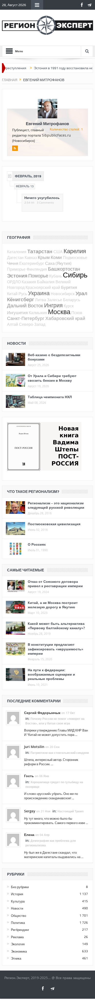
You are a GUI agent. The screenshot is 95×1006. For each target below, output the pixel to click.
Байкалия (46, 281)
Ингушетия (17, 312)
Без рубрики (20, 887)
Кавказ (31, 257)
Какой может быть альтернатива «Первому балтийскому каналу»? (56, 625)
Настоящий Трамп (70, 811)
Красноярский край (43, 287)
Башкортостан (64, 269)
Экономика (19, 951)
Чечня (12, 263)
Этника (16, 958)
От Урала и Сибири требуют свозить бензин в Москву (52, 377)
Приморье (16, 269)
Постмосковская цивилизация (54, 524)
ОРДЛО (14, 281)
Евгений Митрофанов (47, 123)
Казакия (29, 281)
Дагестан (15, 257)
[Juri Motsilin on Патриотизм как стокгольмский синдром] (13, 751)
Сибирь (75, 275)
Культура (18, 901)
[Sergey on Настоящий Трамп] (13, 815)
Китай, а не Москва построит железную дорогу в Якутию (53, 604)
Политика (18, 922)
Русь (23, 293)
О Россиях (37, 544)
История (17, 894)
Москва (59, 311)
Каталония (16, 251)
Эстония (17, 275)
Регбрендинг (20, 930)
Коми (56, 257)
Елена (29, 834)
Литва (40, 299)
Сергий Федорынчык (42, 712)
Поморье (38, 275)
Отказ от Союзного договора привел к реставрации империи (55, 583)
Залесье (54, 299)
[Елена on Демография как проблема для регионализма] (13, 839)
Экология (18, 944)
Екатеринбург (31, 263)
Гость (29, 776)
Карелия (75, 251)
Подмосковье (75, 257)
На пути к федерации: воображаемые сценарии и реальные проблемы (51, 674)
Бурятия (69, 287)
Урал (81, 293)
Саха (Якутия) (58, 263)
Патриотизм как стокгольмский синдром (59, 753)
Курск (69, 306)
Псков (76, 312)
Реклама (17, 937)
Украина (39, 293)
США (58, 251)
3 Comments (45, 202)
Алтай (12, 324)
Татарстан (39, 251)
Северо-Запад (32, 324)
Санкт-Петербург (25, 318)
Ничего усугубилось (42, 197)
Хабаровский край (65, 318)
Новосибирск (63, 293)
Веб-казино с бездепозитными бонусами (54, 357)
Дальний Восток (25, 305)
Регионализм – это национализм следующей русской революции (56, 505)
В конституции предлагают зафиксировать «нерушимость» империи (55, 648)
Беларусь (71, 299)
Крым (44, 257)
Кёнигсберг (20, 299)
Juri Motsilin (34, 746)
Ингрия (53, 305)
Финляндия (37, 269)
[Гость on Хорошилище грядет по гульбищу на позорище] (13, 781)
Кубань (55, 276)
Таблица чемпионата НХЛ (50, 397)
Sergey (29, 811)
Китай (12, 293)
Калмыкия (38, 312)
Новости (17, 908)
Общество (18, 915)
